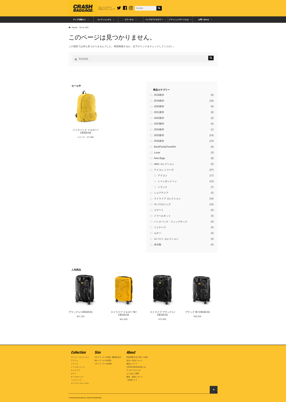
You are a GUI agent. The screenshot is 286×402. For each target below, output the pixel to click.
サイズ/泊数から (79, 19)
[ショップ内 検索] (159, 8)
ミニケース (160, 227)
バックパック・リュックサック (170, 221)
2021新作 (159, 112)
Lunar (157, 152)
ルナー (157, 233)
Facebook (125, 7)
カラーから (129, 19)
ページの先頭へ (213, 391)
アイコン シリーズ (164, 170)
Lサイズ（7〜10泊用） (104, 364)
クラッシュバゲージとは (179, 19)
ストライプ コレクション (167, 198)
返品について (131, 364)
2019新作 (159, 100)
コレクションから (104, 19)
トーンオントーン (167, 181)
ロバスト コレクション (166, 239)
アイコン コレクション (80, 357)
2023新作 (159, 123)
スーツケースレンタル (80, 383)
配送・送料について (134, 377)
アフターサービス (133, 370)
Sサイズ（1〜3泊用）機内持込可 (108, 357)
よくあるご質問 (132, 374)
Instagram (131, 7)
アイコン (162, 175)
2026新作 (159, 141)
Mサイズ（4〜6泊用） (103, 360)
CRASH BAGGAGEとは (136, 367)
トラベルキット (162, 216)
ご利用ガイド (131, 380)
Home (74, 27)
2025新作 (159, 135)
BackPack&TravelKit (165, 146)
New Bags (159, 158)
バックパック (76, 380)
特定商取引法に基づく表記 (137, 357)
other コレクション (164, 164)
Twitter (119, 7)
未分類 (157, 244)
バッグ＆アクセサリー (154, 19)
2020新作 (159, 106)
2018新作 (159, 95)
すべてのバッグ (162, 204)
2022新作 (159, 118)
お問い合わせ (203, 19)
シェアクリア (161, 192)
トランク (162, 187)
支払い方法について (134, 360)
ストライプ (75, 370)
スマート (159, 210)
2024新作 (159, 129)
